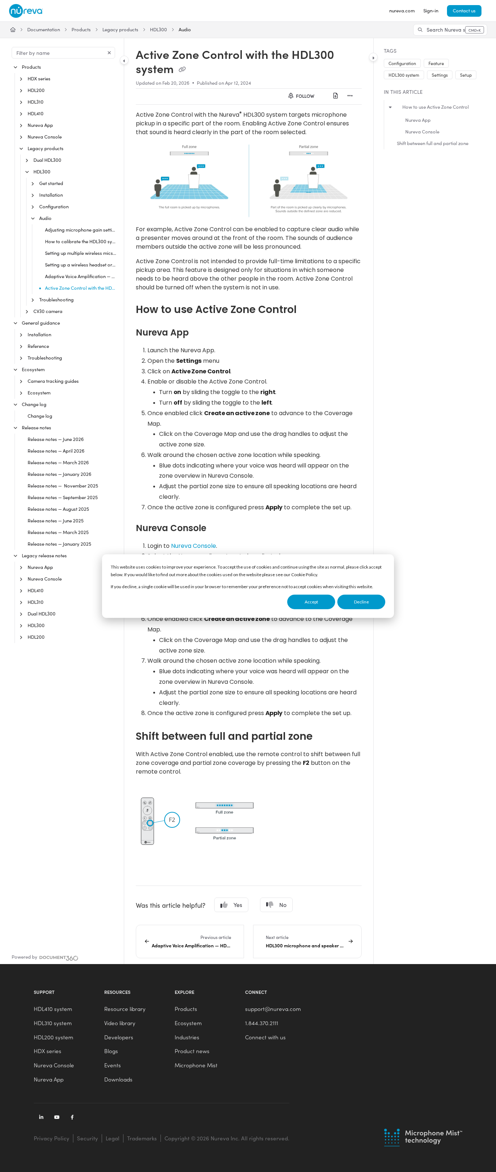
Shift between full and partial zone (432, 143)
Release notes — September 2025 (63, 497)
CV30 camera (47, 311)
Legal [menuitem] (112, 1138)
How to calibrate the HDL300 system (81, 241)
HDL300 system (404, 75)
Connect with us (265, 1037)
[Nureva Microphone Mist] (423, 1137)
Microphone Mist (196, 1065)
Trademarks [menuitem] (142, 1138)
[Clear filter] (109, 53)
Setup (466, 75)
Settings (440, 75)
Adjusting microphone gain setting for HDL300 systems (81, 229)
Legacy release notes (44, 555)
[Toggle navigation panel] (124, 60)
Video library (119, 1023)
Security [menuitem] (87, 1138)
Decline (361, 602)
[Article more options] (350, 96)
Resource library (125, 1008)
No (282, 904)
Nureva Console (45, 136)
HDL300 (158, 29)
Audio (185, 29)
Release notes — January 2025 (59, 544)
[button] (450, 30)
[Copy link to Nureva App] (200, 332)
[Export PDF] (335, 96)
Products (81, 29)
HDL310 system (53, 1023)
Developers (118, 1037)
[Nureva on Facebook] (72, 1117)
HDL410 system (53, 1008)
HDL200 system (53, 1037)
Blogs (111, 1051)
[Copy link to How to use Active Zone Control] (308, 310)
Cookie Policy (304, 574)
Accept (311, 602)
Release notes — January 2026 (60, 474)
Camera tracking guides (53, 381)
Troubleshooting (56, 299)
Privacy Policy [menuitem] (51, 1138)
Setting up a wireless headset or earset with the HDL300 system (81, 264)
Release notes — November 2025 (63, 485)
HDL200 (36, 90)
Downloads (118, 1079)
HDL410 (36, 113)
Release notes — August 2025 (58, 509)
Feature (436, 63)
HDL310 (36, 102)
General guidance (41, 323)
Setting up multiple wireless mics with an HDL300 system (81, 253)
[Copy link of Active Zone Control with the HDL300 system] (182, 70)
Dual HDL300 (47, 160)
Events (112, 1065)
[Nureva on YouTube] (56, 1117)
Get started (51, 183)
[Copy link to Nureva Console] (218, 528)
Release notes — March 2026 (58, 462)
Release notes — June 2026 (56, 439)
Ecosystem (33, 369)
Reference (38, 346)
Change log (34, 404)
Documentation (43, 29)
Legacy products (120, 29)
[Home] (26, 11)
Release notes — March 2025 (58, 532)
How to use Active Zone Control (435, 107)
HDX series (39, 78)
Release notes (36, 427)
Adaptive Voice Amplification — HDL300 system (81, 276)
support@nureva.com (273, 1008)
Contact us (464, 10)
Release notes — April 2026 (56, 450)
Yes (237, 904)
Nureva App (40, 125)
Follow (304, 96)
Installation (51, 195)
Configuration (54, 206)
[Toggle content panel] (373, 57)
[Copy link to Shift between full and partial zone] (324, 736)
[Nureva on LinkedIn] (41, 1117)
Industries (187, 1037)
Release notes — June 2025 (56, 520)
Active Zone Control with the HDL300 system (81, 288)
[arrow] (390, 107)
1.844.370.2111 (261, 1023)
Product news (192, 1051)
